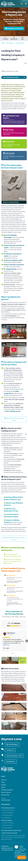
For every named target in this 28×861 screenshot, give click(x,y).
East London (18, 852)
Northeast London (19, 850)
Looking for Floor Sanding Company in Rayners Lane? (21, 43)
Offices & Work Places (6, 839)
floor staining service (13, 411)
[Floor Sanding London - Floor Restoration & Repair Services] (10, 4)
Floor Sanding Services (8, 808)
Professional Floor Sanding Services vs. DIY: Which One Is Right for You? (12, 561)
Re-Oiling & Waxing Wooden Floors (11, 830)
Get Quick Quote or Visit (14, 756)
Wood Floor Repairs (6, 820)
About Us (4, 780)
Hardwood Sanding (7, 815)
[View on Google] (4, 633)
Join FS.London (5, 800)
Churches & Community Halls (13, 835)
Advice (3, 787)
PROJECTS (14, 39)
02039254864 (13, 744)
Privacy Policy (5, 795)
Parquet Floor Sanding (8, 810)
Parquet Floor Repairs (8, 822)
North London (22, 849)
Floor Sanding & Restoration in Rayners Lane (10, 43)
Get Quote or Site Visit (15, 28)
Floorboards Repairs (8, 825)
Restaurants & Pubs (19, 837)
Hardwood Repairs (7, 827)
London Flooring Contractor (9, 833)
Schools (3, 835)
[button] (26, 3)
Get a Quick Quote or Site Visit (15, 419)
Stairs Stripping (6, 817)
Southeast (17, 854)
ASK (22, 39)
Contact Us (10, 750)
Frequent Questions (7, 790)
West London (22, 855)
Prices (3, 782)
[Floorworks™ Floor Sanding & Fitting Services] (3, 43)
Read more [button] (6, 645)
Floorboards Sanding (8, 812)
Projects (3, 785)
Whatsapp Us (11, 761)
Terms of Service (6, 792)
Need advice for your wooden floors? (14, 539)
